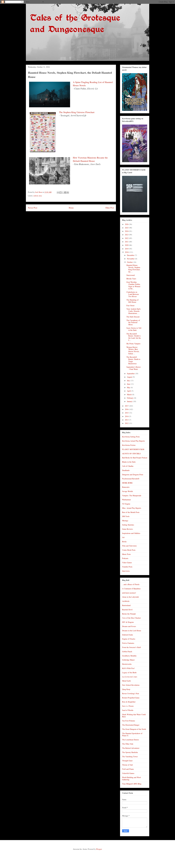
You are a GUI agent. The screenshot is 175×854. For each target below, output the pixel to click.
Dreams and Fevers (129, 626)
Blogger (99, 849)
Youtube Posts (127, 566)
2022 (127, 238)
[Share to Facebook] (65, 192)
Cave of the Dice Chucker (131, 618)
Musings (125, 520)
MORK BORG (127, 483)
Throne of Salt (127, 765)
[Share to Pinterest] (67, 192)
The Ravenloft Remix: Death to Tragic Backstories (133, 360)
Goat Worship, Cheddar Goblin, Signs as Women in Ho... (133, 285)
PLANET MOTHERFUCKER (133, 449)
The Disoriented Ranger (130, 725)
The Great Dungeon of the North (134, 729)
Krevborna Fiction (128, 445)
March (129, 394)
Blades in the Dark (129, 462)
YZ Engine (126, 504)
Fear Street (130, 305)
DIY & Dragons (128, 622)
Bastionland (126, 605)
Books (124, 541)
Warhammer (126, 499)
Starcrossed (130, 275)
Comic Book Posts (128, 550)
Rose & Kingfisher (129, 702)
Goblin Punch (127, 651)
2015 (127, 413)
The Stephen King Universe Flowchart (76, 112)
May (129, 387)
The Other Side (127, 744)
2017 (127, 406)
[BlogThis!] (60, 192)
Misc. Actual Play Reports (131, 508)
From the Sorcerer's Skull (131, 647)
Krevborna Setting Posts (131, 436)
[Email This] (58, 192)
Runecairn (125, 487)
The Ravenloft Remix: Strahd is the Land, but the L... (133, 336)
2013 (127, 420)
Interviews (126, 571)
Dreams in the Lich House (131, 630)
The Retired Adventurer (130, 748)
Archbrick (125, 601)
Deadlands (126, 470)
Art (123, 537)
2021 (127, 241)
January (130, 401)
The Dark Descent (133, 316)
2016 (127, 409)
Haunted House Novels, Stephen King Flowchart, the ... (133, 268)
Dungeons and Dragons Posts (132, 474)
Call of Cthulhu (127, 466)
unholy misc (37, 196)
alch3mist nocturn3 (129, 593)
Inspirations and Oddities (131, 533)
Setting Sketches (128, 525)
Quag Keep (126, 689)
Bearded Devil (127, 609)
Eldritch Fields (127, 635)
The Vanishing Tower (130, 756)
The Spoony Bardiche (130, 752)
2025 (127, 227)
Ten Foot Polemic (128, 720)
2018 (127, 252)
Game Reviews (127, 529)
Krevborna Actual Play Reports (133, 441)
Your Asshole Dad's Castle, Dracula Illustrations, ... (133, 311)
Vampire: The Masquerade (131, 495)
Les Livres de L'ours (129, 676)
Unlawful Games (128, 773)
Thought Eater (127, 760)
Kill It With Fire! (128, 668)
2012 (127, 423)
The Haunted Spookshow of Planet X (132, 734)
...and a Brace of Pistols (130, 584)
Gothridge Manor (128, 660)
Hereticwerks (127, 664)
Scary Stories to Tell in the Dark (133, 329)
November (131, 258)
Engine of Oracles (128, 639)
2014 (127, 416)
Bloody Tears (131, 278)
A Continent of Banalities (131, 588)
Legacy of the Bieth (129, 672)
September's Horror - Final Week (133, 368)
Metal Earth (126, 681)
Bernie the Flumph (129, 614)
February (130, 398)
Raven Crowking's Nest (130, 693)
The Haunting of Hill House (132, 301)
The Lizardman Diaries (130, 739)
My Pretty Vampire (133, 343)
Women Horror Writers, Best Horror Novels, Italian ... (132, 350)
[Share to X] (63, 192)
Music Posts (126, 554)
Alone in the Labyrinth (130, 597)
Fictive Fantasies (128, 643)
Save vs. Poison (127, 706)
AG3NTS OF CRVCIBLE (131, 453)
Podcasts (125, 558)
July (128, 380)
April (129, 391)
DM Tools (125, 516)
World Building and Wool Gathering (131, 778)
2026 (127, 224)
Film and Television (129, 546)
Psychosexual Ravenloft (130, 478)
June (129, 384)
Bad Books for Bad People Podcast (134, 457)
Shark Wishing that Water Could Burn (134, 715)
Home (71, 207)
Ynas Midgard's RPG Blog (131, 784)
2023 (127, 234)
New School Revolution (130, 685)
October (130, 262)
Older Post (109, 207)
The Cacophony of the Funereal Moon (133, 322)
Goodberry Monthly (129, 656)
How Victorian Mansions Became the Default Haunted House (90, 159)
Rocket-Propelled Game (130, 697)
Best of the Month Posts (130, 512)
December (131, 255)
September (131, 373)
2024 (127, 231)
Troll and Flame (128, 769)
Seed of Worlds (127, 710)
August (130, 377)
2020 (127, 245)
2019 (127, 248)
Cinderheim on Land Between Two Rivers (132, 294)
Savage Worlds (127, 491)
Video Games (127, 562)
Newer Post (32, 207)
